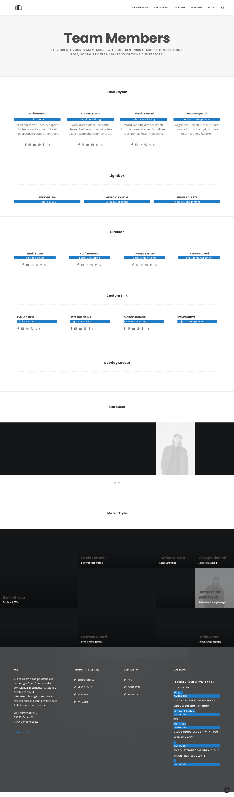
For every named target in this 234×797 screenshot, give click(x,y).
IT (182, 692)
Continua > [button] (22, 732)
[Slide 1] (115, 483)
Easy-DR (179, 7)
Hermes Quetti (186, 317)
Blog (211, 7)
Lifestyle (189, 711)
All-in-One (179, 724)
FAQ (129, 679)
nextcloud (161, 7)
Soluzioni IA (139, 7)
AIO (175, 718)
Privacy (132, 694)
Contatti (133, 687)
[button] (224, 7)
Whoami (196, 7)
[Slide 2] (119, 483)
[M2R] (18, 7)
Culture (178, 711)
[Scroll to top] (227, 789)
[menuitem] (139, 7)
